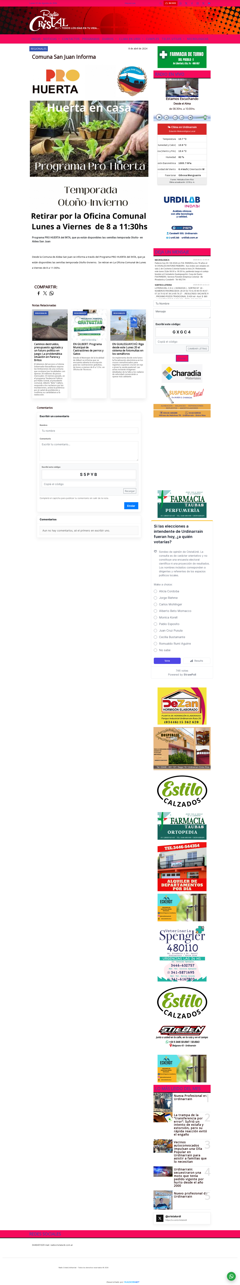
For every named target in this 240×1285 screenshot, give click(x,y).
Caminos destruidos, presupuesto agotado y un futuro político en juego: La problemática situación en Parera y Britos (48, 352)
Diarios (108, 39)
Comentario (45, 438)
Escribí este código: (51, 467)
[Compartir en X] (45, 293)
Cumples (152, 39)
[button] (160, 3)
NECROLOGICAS (197, 39)
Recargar (130, 491)
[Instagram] (197, 3)
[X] (186, 3)
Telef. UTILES (172, 39)
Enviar (131, 505)
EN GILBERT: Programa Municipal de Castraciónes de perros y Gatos (88, 349)
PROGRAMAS (91, 39)
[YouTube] (209, 3)
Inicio (36, 39)
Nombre (43, 425)
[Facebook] (192, 3)
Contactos (71, 39)
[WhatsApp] (180, 3)
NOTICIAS (50, 39)
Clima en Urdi (130, 39)
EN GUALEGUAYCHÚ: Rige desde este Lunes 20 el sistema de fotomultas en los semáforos (128, 349)
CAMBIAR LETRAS (197, 348)
